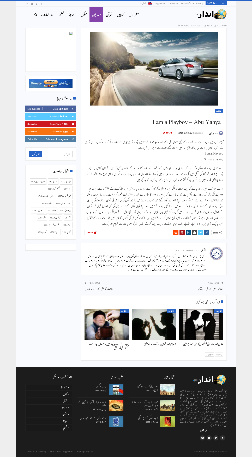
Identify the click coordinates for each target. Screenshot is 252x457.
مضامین (96, 14)
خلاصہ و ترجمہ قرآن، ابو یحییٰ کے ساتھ (92, 403)
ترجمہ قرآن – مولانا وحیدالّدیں (93, 417)
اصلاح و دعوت (38, 181)
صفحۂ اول (134, 14)
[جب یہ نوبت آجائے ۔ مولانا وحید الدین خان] (167, 405)
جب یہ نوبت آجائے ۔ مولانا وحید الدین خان (145, 403)
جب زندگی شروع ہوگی (148, 417)
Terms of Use (187, 3)
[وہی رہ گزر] (116, 389)
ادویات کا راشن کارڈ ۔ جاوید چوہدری (99, 288)
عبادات (51, 210)
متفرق (42, 217)
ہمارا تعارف (47, 14)
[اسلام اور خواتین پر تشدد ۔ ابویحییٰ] (154, 324)
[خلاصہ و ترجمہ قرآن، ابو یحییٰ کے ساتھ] (116, 405)
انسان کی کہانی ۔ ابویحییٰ (147, 386)
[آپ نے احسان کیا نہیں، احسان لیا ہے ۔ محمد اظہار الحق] (107, 324)
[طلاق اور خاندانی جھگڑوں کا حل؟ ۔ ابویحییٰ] (201, 324)
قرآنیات (55, 217)
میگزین (83, 14)
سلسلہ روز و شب (63, 203)
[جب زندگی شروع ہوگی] (167, 421)
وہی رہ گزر (101, 386)
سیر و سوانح (66, 210)
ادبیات (53, 181)
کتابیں (120, 14)
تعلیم (61, 14)
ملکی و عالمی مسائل (51, 225)
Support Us (160, 3)
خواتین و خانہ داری (46, 196)
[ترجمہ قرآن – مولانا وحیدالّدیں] (116, 421)
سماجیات (47, 203)
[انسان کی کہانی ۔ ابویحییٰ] (167, 389)
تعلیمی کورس (54, 189)
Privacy (199, 3)
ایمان (67, 189)
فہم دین (38, 210)
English (143, 3)
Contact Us (173, 3)
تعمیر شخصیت (64, 196)
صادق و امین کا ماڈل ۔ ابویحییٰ (210, 288)
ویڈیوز (71, 14)
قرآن (109, 14)
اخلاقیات (219, 111)
